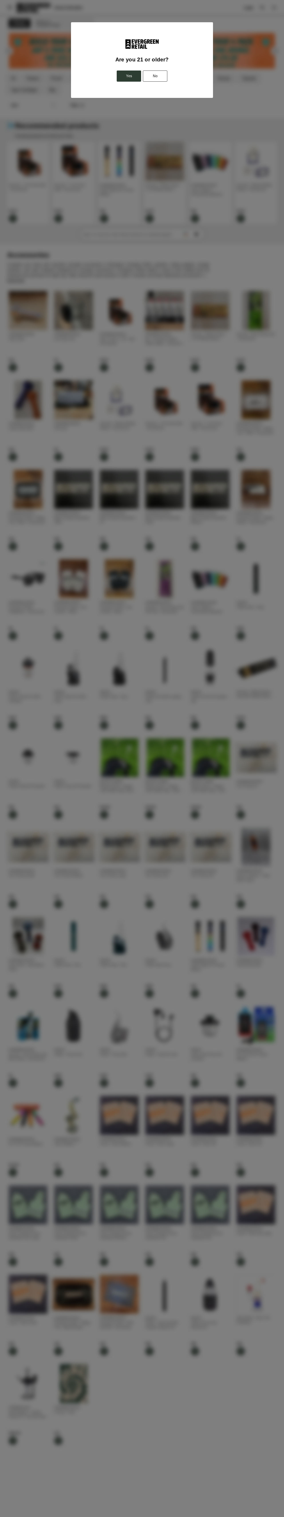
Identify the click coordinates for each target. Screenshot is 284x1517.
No (155, 76)
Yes (129, 76)
